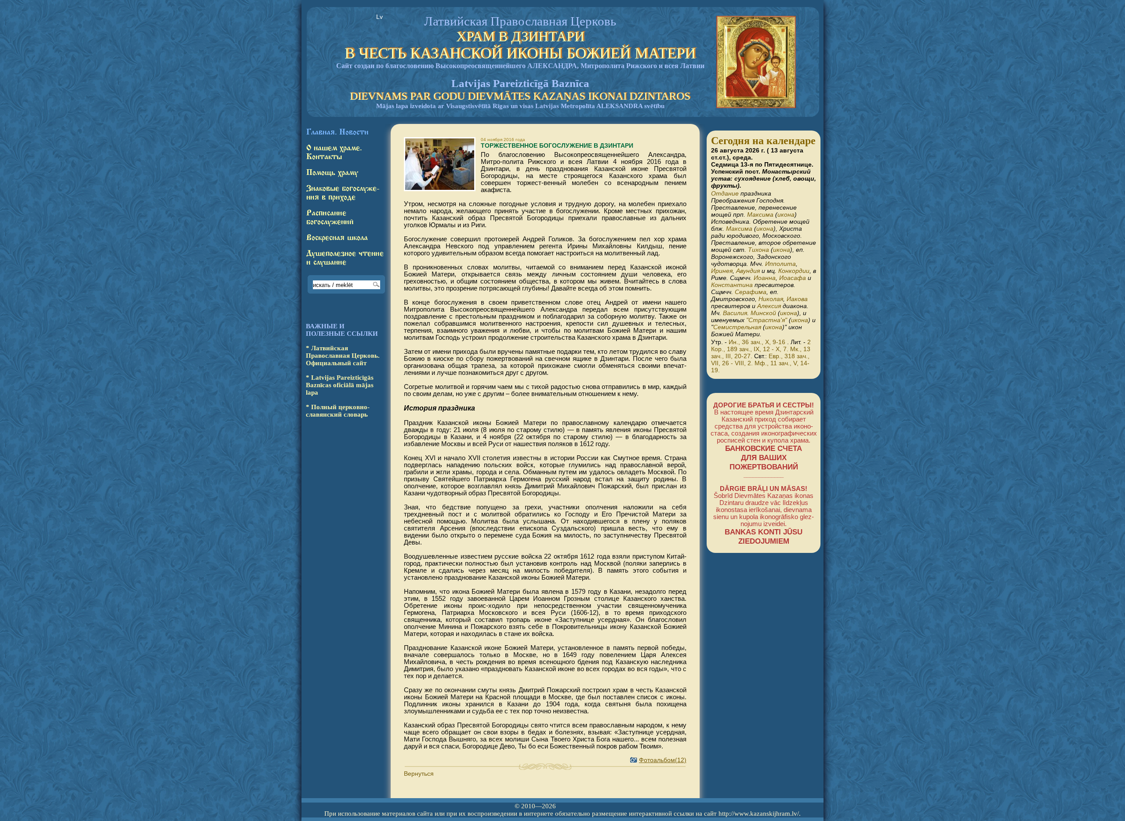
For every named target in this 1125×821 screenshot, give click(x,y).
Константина (732, 284)
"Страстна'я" (766, 319)
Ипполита (780, 263)
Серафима (750, 291)
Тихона (758, 249)
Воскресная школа (337, 238)
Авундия (748, 270)
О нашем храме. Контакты (334, 152)
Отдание (725, 193)
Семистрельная (737, 327)
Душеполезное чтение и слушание (345, 258)
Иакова (797, 298)
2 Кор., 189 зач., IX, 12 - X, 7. (761, 345)
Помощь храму (332, 173)
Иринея (722, 270)
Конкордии (793, 270)
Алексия (769, 305)
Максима (760, 214)
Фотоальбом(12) (662, 759)
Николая (770, 298)
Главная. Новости (337, 132)
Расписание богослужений (330, 217)
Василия (735, 312)
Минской (763, 312)
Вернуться (419, 773)
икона (786, 214)
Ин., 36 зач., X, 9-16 (757, 341)
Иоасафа (792, 277)
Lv (379, 16)
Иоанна (765, 277)
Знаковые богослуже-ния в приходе (342, 193)
